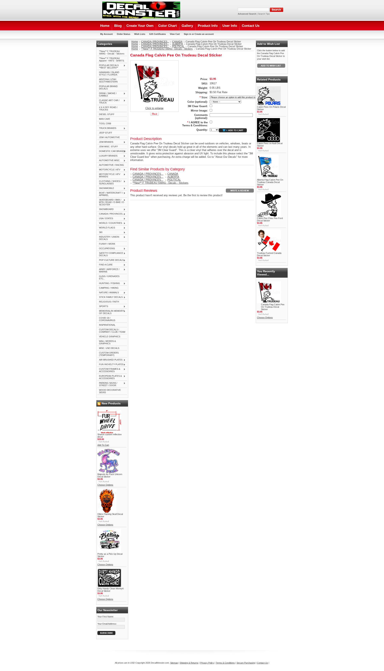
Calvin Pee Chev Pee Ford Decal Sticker (270, 219)
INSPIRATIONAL (107, 325)
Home (134, 41)
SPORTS (102, 306)
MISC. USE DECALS (109, 348)
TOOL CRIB (105, 123)
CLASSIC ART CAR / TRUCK (108, 101)
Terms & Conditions (225, 663)
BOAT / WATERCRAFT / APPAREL (110, 194)
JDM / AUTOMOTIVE (109, 137)
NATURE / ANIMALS (108, 292)
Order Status (123, 34)
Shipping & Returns (189, 663)
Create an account (204, 34)
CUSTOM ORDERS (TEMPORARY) (109, 354)
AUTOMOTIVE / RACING (111, 165)
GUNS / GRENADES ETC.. (109, 277)
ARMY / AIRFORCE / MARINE (108, 270)
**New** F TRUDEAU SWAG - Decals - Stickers (111, 52)
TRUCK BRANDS (106, 128)
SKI (99, 232)
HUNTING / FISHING (108, 283)
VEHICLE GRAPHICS (109, 336)
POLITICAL (178, 46)
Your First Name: (105, 616)
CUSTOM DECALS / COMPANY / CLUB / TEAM (112, 330)
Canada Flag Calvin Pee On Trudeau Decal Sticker (272, 306)
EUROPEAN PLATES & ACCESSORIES (109, 377)
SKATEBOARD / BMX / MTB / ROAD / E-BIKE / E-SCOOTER (111, 202)
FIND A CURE (105, 264)
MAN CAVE (104, 119)
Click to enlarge (154, 108)
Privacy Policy (207, 663)
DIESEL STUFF (106, 114)
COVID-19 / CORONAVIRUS (107, 319)
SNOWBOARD (105, 209)
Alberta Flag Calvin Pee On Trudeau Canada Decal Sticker (270, 182)
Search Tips (264, 14)
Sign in (187, 34)
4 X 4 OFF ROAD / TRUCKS (108, 108)
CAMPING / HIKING (109, 288)
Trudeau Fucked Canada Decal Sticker (269, 254)
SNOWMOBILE (105, 188)
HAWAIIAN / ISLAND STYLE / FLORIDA (109, 73)
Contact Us (262, 663)
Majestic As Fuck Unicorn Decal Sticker (109, 475)
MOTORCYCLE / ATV (108, 169)
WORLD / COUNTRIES (109, 223)
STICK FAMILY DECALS (110, 297)
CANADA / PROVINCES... (110, 214)
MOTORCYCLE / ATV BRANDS (108, 175)
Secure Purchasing (246, 663)
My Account (106, 34)
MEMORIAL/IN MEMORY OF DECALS (110, 312)
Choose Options (105, 485)
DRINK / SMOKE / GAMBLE (107, 94)
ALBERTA (177, 44)
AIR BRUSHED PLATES (109, 360)
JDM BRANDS (105, 142)
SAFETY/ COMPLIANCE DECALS (110, 254)
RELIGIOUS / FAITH (109, 301)
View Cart (175, 34)
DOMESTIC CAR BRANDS (111, 151)
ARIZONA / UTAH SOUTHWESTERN (108, 80)
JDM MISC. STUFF (108, 146)
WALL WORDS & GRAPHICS (107, 342)
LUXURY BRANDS (107, 156)
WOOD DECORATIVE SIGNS (110, 391)
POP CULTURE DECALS (110, 260)
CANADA (177, 41)
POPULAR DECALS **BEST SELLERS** (108, 66)
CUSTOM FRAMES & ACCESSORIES (108, 370)
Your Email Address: (107, 624)
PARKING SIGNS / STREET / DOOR (107, 384)
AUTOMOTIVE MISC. (108, 160)
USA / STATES (105, 218)
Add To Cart (103, 445)
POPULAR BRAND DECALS (108, 87)
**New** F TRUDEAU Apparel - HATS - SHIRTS (111, 59)
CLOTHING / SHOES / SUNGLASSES (109, 182)
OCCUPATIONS (106, 248)
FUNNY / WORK (107, 244)
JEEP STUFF (105, 133)
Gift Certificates (157, 34)
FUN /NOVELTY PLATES (110, 364)
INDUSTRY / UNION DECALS (108, 238)
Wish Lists (139, 34)
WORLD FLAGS (106, 227)
